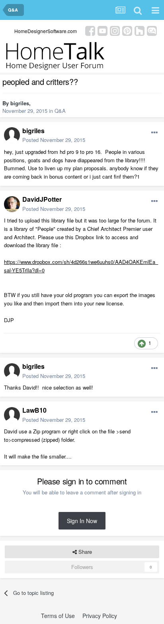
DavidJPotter (42, 199)
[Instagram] (115, 30)
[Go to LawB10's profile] (12, 415)
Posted (53, 140)
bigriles (19, 103)
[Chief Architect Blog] (152, 30)
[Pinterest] (127, 30)
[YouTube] (102, 30)
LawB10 (34, 410)
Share (84, 551)
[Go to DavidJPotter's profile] (12, 204)
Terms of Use (58, 616)
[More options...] (154, 133)
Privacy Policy (99, 616)
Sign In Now (82, 521)
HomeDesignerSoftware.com (45, 31)
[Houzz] (139, 30)
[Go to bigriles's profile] (12, 135)
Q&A (60, 110)
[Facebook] (90, 30)
